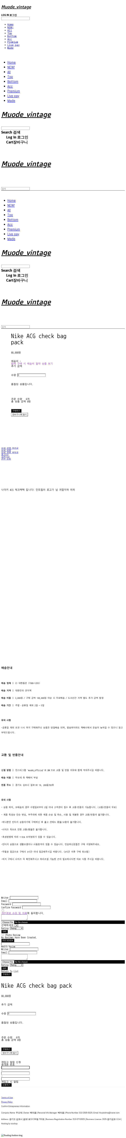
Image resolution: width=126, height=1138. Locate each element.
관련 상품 (6, 459)
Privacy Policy (7, 1101)
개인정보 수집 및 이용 (14, 913)
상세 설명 (6, 450)
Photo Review (13, 935)
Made (10, 47)
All (9, 30)
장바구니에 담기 (9, 1053)
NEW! (10, 27)
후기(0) (5, 455)
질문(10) (5, 457)
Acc (9, 39)
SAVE (4, 931)
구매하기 (6, 974)
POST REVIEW (7, 940)
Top (9, 33)
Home (10, 24)
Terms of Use (7, 1097)
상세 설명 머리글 (9, 448)
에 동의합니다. (22, 913)
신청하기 (6, 1085)
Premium (12, 42)
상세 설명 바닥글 (9, 453)
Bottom (12, 36)
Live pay (13, 45)
